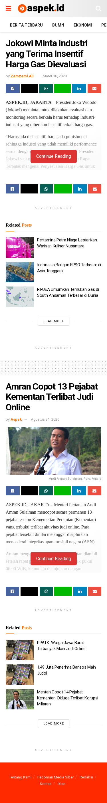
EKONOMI (83, 25)
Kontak (46, 784)
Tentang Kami (20, 777)
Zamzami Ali (22, 76)
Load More (53, 321)
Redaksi (86, 777)
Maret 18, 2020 (55, 76)
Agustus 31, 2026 (45, 419)
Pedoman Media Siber (55, 777)
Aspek (16, 419)
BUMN (58, 25)
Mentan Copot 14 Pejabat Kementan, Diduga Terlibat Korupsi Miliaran (67, 698)
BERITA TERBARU (26, 25)
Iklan (61, 784)
